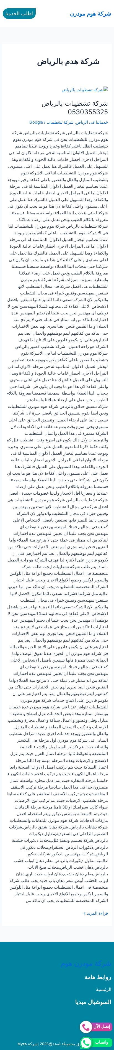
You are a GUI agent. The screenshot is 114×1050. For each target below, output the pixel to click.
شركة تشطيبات (60, 122)
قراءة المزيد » (96, 913)
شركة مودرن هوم (86, 963)
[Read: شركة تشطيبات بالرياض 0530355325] (85, 89)
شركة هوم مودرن (90, 14)
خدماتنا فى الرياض (92, 122)
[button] (52, 13)
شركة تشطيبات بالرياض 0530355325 (75, 107)
